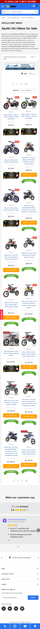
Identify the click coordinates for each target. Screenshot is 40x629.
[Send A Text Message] (15, 626)
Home (3, 18)
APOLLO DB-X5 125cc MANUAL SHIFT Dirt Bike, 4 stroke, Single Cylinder (29, 354)
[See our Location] (35, 626)
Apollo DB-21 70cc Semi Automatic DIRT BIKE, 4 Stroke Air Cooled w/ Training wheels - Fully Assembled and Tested (11, 451)
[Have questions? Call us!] (5, 626)
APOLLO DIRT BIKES (28, 18)
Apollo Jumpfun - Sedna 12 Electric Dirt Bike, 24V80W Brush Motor (11, 117)
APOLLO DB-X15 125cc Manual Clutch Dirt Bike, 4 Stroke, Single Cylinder (29, 452)
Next (25, 84)
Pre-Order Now (11, 415)
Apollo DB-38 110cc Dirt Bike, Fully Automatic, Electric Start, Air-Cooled (11, 305)
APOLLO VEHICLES (13, 18)
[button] (20, 67)
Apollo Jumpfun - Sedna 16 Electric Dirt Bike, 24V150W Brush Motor (29, 116)
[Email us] (25, 626)
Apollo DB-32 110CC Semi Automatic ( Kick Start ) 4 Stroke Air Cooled (28, 255)
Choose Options (28, 174)
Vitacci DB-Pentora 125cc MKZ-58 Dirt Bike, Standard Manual (11, 353)
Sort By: (16, 90)
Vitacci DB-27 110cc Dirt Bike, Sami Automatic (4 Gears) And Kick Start (11, 257)
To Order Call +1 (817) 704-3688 (20, 1)
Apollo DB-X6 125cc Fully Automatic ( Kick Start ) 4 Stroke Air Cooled (11, 402)
